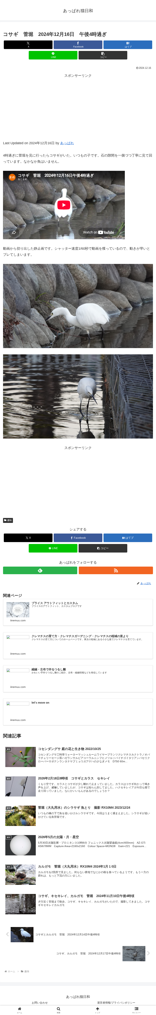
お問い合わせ (40, 1002)
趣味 (9, 520)
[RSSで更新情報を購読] (116, 570)
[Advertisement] (78, 111)
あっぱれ (67, 143)
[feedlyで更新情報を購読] (40, 570)
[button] (103, 55)
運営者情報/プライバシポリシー (116, 1002)
